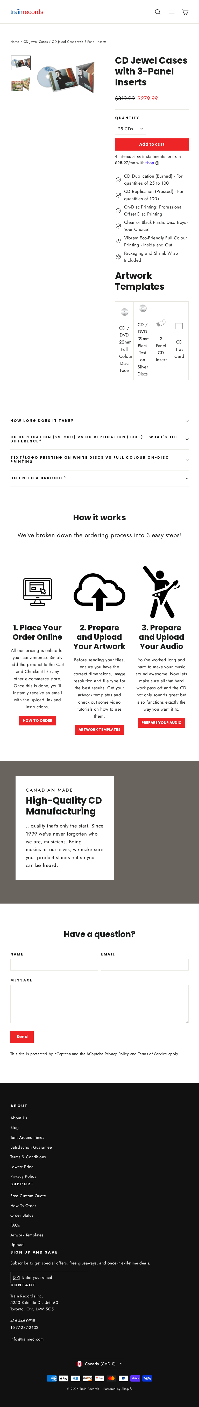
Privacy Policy (117, 1054)
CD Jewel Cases (36, 41)
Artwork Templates (26, 1235)
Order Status (21, 1215)
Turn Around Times (27, 1137)
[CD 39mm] (143, 311)
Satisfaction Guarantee (31, 1147)
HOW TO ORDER (37, 720)
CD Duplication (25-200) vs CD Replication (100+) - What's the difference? (94, 439)
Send (22, 1037)
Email (108, 954)
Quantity (127, 118)
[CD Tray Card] (179, 328)
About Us (18, 1118)
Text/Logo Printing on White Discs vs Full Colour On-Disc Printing (89, 459)
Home (14, 41)
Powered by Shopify (117, 1388)
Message (21, 980)
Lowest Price (21, 1167)
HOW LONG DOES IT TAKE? (42, 420)
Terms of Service (152, 1054)
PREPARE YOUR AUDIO (161, 722)
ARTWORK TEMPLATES (99, 729)
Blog (14, 1127)
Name (17, 954)
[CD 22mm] (124, 314)
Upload (17, 1245)
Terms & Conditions (28, 1157)
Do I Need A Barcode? (38, 478)
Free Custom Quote (28, 1196)
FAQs (15, 1225)
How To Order (23, 1206)
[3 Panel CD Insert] (161, 325)
